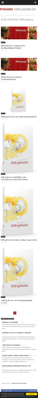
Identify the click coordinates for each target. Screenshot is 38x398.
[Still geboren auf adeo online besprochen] (19, 211)
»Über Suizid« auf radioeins (11, 345)
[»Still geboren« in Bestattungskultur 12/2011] (19, 272)
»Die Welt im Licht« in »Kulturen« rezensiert (16, 333)
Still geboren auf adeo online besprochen (19, 239)
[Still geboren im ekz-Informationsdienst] (19, 99)
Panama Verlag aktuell (7, 318)
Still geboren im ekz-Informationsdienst (18, 116)
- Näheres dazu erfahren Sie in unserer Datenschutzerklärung (21, 396)
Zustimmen (31, 394)
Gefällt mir (32, 390)
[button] (35, 2)
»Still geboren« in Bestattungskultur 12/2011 (16, 301)
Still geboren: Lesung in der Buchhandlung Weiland (13, 46)
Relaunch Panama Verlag (19, 383)
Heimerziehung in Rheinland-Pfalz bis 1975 (16, 366)
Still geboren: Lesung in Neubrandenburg (11, 78)
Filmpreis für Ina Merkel (10, 322)
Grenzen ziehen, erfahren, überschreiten (15, 355)
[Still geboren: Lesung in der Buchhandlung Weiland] (19, 33)
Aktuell (3, 42)
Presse (3, 113)
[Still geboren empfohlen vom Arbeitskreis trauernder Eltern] (19, 149)
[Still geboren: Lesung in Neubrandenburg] (19, 64)
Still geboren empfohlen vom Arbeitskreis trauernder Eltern (14, 178)
